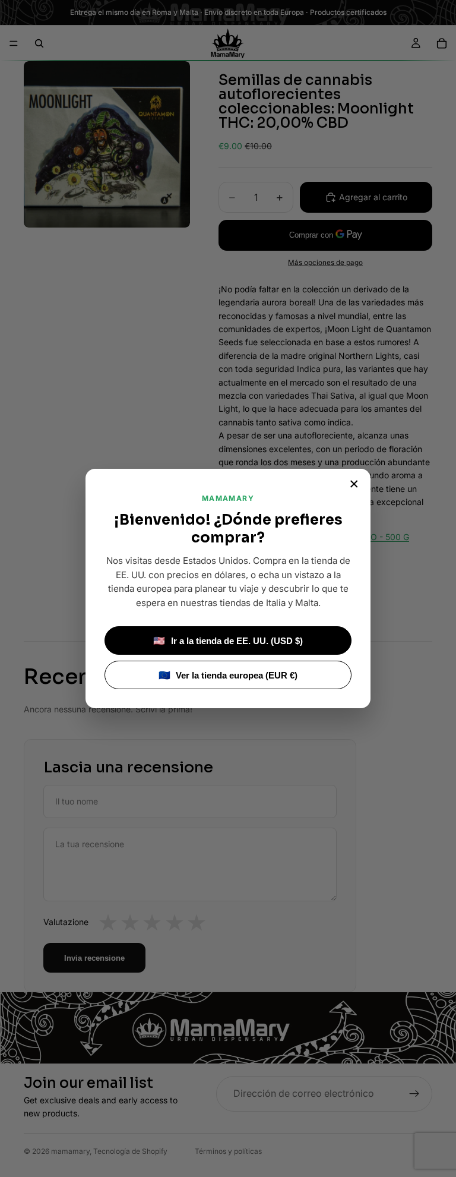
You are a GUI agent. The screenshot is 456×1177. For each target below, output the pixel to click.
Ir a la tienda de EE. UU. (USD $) (228, 641)
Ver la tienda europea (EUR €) (228, 675)
